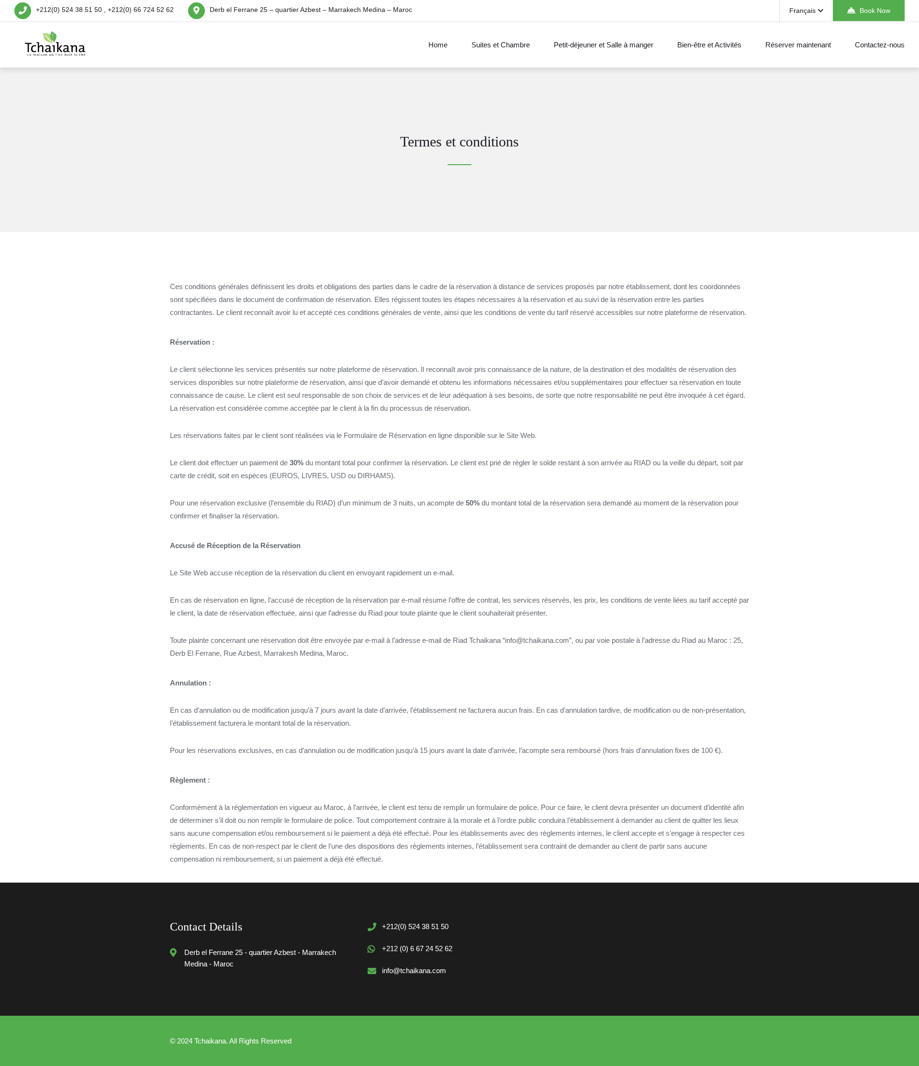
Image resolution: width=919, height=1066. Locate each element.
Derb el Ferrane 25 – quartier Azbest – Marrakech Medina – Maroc (311, 9)
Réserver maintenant (798, 45)
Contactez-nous (880, 45)
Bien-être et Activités (709, 45)
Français (802, 10)
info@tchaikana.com (414, 970)
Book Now (875, 10)
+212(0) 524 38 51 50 (415, 926)
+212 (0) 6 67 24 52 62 (417, 948)
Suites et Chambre (500, 45)
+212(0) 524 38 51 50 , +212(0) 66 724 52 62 (105, 9)
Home (438, 45)
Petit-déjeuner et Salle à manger (603, 45)
